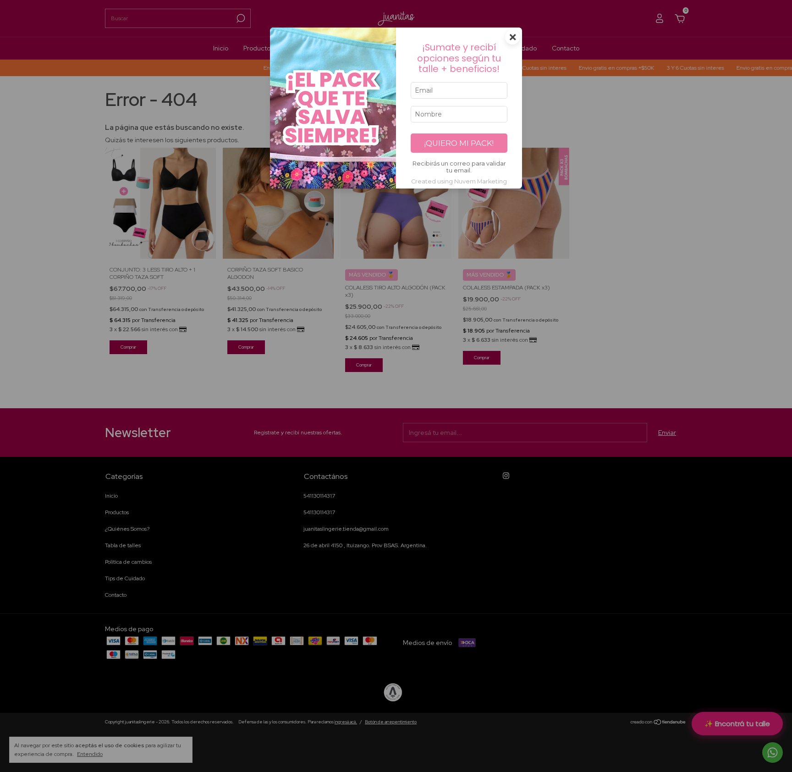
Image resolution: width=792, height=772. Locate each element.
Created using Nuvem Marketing (459, 181)
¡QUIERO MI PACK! (459, 143)
